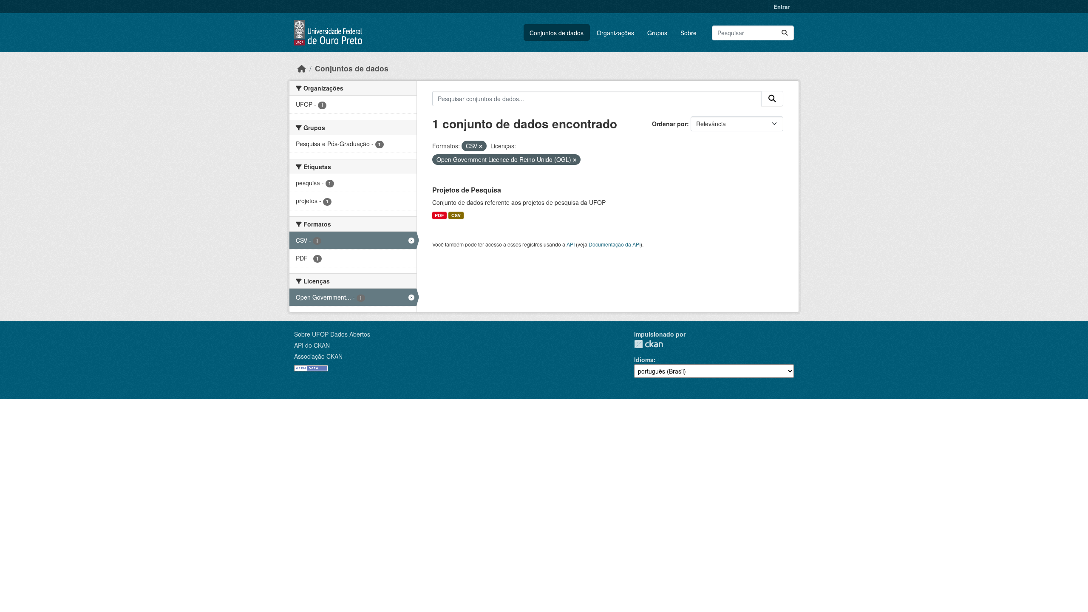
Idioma (644, 359)
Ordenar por (669, 123)
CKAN (648, 344)
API (571, 244)
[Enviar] (784, 33)
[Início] (302, 68)
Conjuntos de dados (557, 32)
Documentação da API (614, 244)
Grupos (657, 32)
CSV (456, 215)
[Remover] (480, 146)
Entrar (782, 7)
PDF (439, 215)
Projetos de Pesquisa (466, 190)
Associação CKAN (318, 356)
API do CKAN (312, 345)
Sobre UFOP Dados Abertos (332, 334)
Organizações (615, 32)
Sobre (688, 32)
